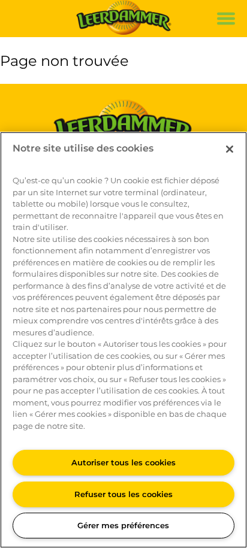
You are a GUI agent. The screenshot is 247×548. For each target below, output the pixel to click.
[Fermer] (229, 149)
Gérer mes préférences (123, 525)
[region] (123, 340)
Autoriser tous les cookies (123, 462)
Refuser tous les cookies (123, 494)
